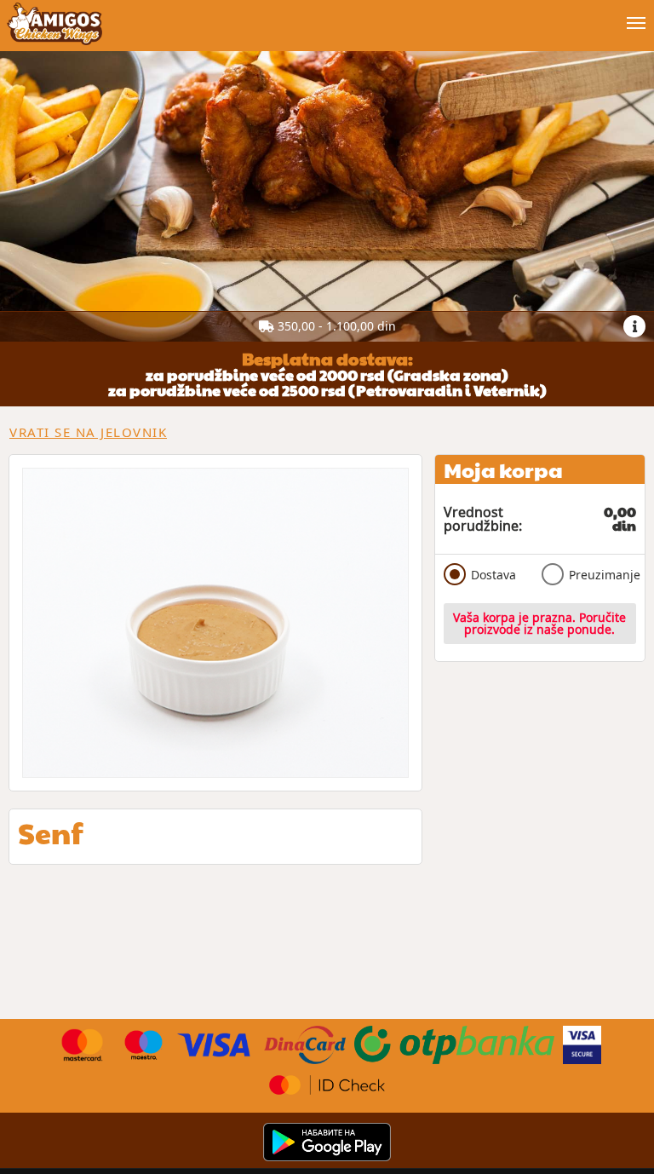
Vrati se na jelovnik (88, 431)
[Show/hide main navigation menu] (327, 16)
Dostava (493, 575)
